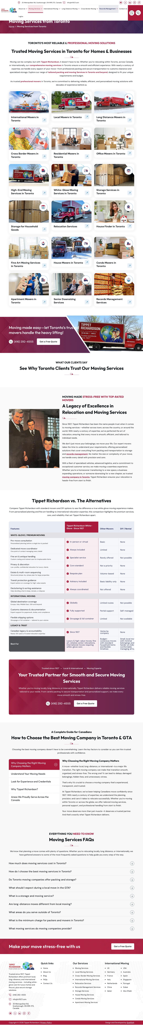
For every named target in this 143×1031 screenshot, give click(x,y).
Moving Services (34, 9)
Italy (109, 979)
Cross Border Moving (88, 9)
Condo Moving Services (84, 998)
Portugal (126, 983)
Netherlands (112, 983)
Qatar (109, 991)
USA (125, 968)
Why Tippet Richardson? (24, 789)
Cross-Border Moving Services (87, 976)
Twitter (125, 2)
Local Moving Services (84, 972)
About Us (22, 9)
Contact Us (123, 9)
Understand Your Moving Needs (28, 773)
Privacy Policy (46, 1023)
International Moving (51, 9)
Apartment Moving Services (86, 1002)
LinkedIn (130, 2)
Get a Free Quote (131, 13)
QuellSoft (130, 1022)
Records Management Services (87, 987)
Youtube (120, 2)
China (109, 987)
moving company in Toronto (76, 477)
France (110, 976)
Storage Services (82, 991)
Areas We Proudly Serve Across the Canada (30, 798)
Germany (111, 972)
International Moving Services (87, 979)
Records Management (107, 9)
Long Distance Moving (70, 9)
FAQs (45, 979)
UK (108, 968)
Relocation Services (83, 983)
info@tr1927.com (73, 3)
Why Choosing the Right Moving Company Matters (28, 764)
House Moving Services (84, 995)
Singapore (127, 979)
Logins (21, 16)
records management (77, 454)
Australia (126, 972)
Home (11, 26)
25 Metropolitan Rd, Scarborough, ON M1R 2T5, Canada (42, 3)
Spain (125, 976)
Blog (45, 976)
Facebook (139, 2)
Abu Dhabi (127, 991)
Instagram (134, 2)
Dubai (125, 987)
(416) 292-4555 (138, 12)
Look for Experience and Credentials (31, 781)
